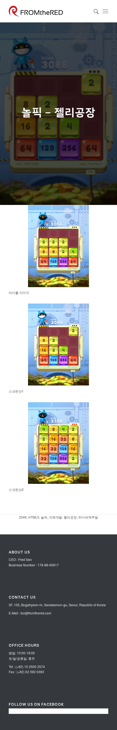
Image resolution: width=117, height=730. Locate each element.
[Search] (93, 11)
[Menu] (105, 11)
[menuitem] (93, 11)
